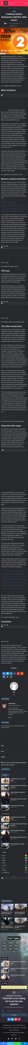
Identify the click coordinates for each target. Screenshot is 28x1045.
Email (3, 751)
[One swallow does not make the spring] (5, 781)
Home (10, 8)
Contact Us (14, 1035)
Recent (5, 775)
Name (3, 745)
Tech (3, 867)
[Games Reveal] (9, 3)
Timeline (16, 948)
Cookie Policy (23, 1027)
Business (4, 870)
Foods (18, 8)
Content (4, 945)
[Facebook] (3, 673)
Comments (22, 775)
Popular (13, 775)
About (4, 942)
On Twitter (4, 983)
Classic (18, 942)
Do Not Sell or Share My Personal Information (14, 1032)
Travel (3, 857)
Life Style (4, 865)
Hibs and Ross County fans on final (18, 799)
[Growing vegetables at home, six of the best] (21, 907)
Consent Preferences (14, 1030)
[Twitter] (7, 673)
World (14, 8)
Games (14, 668)
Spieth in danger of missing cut (17, 792)
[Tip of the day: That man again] (5, 808)
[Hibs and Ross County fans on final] (5, 801)
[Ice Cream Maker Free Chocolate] (21, 921)
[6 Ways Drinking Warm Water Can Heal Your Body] (7, 921)
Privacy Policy (16, 1027)
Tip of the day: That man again (17, 805)
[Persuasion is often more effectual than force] (5, 787)
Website (3, 757)
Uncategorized (5, 872)
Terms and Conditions (7, 1027)
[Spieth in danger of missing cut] (5, 794)
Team (5, 948)
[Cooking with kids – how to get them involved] (7, 907)
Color (23, 942)
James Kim (11, 703)
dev (14, 692)
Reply (10, 717)
